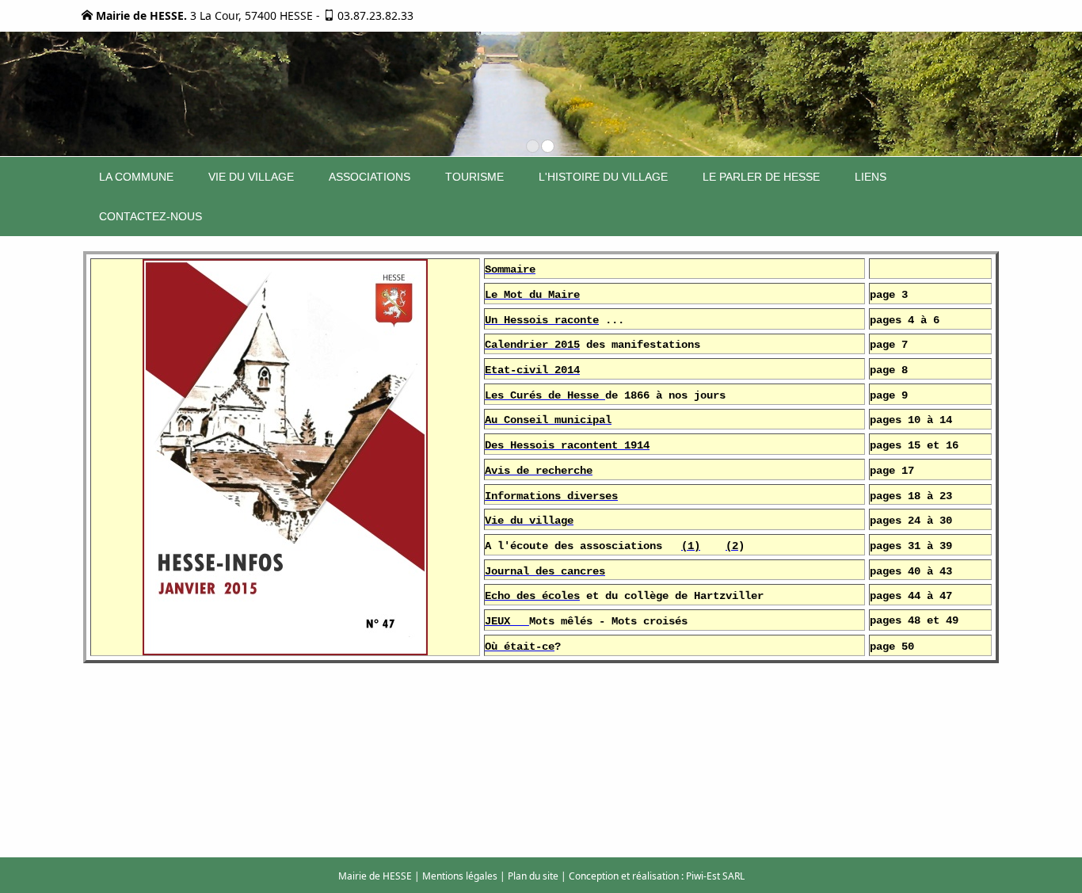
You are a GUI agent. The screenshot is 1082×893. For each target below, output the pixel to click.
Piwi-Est (703, 876)
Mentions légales (459, 876)
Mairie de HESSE (375, 876)
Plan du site (533, 876)
